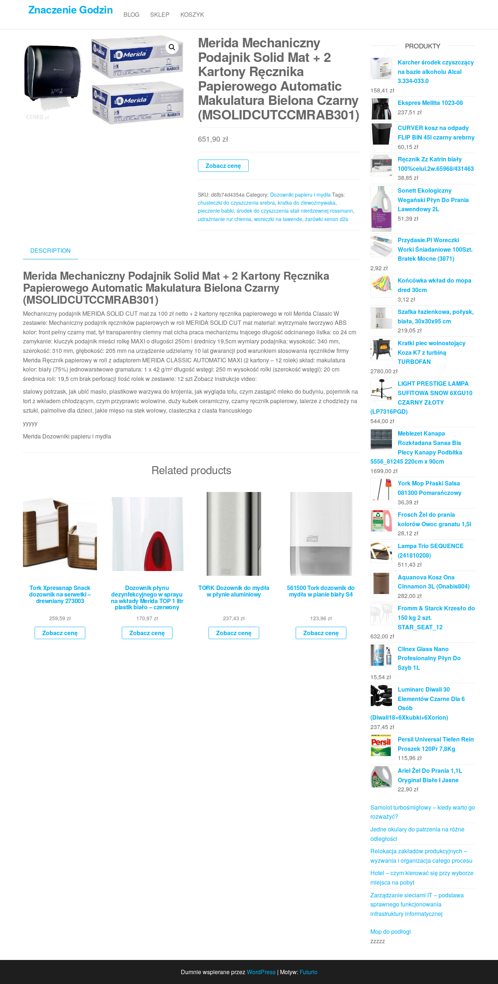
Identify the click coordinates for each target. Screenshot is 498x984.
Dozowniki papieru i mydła (300, 194)
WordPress (261, 972)
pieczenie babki (216, 210)
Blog (131, 14)
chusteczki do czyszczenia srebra (236, 202)
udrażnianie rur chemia (224, 219)
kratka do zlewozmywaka (306, 202)
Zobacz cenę (223, 165)
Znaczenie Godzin (70, 9)
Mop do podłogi (390, 931)
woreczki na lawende (278, 219)
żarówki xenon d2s (326, 219)
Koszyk (192, 14)
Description (50, 250)
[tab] (56, 250)
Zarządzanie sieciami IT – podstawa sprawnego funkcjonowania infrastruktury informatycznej (417, 904)
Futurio (309, 972)
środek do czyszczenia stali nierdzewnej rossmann (295, 210)
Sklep (160, 14)
